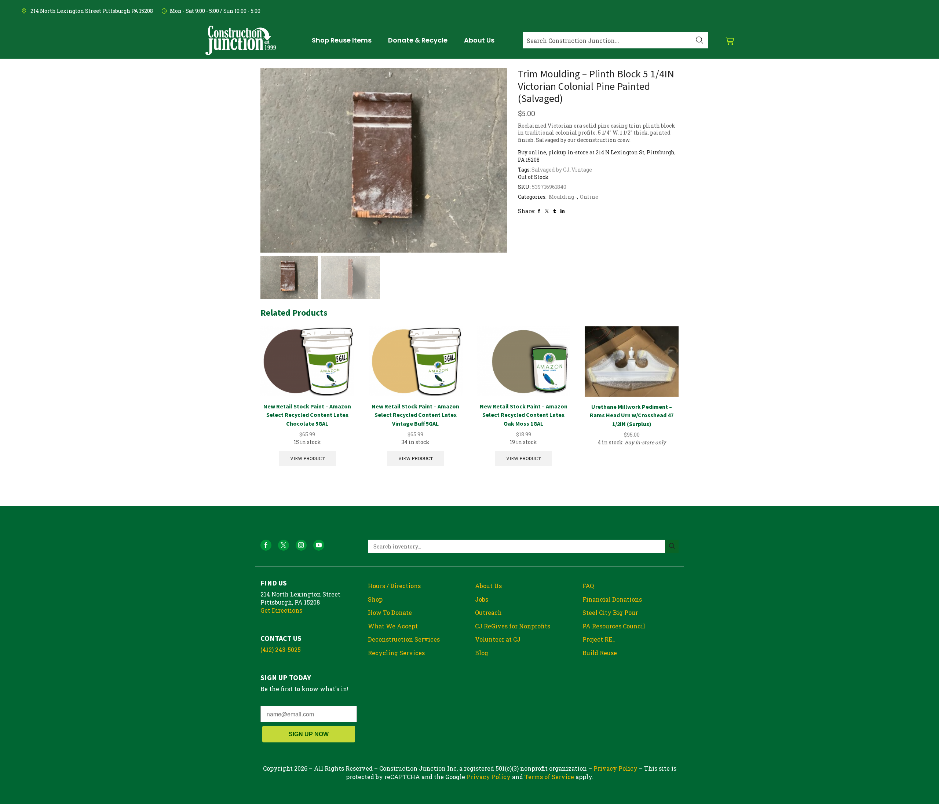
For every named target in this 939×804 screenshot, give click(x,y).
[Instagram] (301, 545)
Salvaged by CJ (550, 169)
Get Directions (281, 610)
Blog (481, 653)
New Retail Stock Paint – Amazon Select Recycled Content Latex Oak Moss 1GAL (523, 415)
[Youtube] (318, 545)
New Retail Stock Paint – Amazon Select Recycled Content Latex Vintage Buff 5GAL (415, 415)
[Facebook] (539, 211)
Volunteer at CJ (497, 639)
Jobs (481, 599)
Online (589, 196)
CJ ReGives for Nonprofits (512, 626)
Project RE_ (598, 639)
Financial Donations (612, 599)
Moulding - (563, 196)
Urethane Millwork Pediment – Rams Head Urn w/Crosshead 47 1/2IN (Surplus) (631, 415)
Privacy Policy (615, 768)
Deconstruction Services (404, 639)
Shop (375, 599)
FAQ (588, 586)
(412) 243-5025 (280, 649)
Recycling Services (396, 653)
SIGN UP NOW (309, 734)
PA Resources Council (613, 626)
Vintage (581, 169)
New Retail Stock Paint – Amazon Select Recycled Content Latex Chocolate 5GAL (307, 415)
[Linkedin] (562, 211)
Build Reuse (599, 653)
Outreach (488, 612)
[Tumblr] (554, 211)
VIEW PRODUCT (307, 458)
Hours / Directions (394, 586)
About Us (488, 586)
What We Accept (393, 626)
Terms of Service (549, 777)
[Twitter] (547, 211)
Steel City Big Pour (610, 612)
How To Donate (390, 612)
